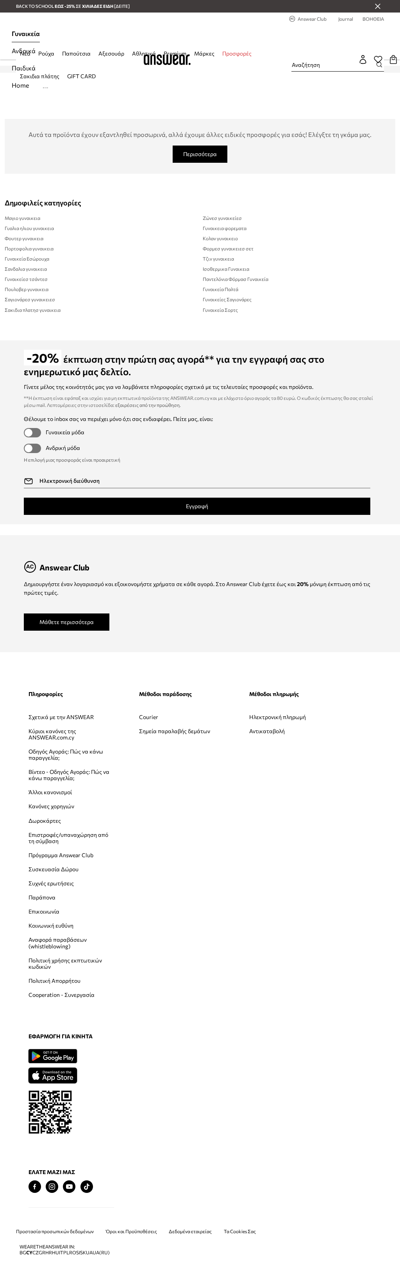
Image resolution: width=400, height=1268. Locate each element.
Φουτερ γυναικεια (24, 238)
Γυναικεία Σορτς (220, 310)
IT (61, 1252)
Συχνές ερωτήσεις (51, 883)
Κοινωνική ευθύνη (51, 925)
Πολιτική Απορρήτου (54, 980)
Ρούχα (46, 53)
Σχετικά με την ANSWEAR (61, 717)
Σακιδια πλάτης (39, 76)
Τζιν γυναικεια (218, 258)
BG (23, 1252)
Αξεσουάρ (111, 53)
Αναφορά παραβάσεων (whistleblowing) (58, 942)
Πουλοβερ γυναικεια (26, 289)
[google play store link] (52, 1056)
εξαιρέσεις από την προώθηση (147, 405)
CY (29, 1252)
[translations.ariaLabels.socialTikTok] (86, 1187)
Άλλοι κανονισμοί (50, 792)
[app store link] (52, 1074)
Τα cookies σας (240, 1231)
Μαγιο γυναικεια (22, 218)
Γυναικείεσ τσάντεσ (26, 279)
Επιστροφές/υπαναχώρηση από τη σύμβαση (68, 837)
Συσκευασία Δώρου (54, 869)
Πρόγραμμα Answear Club (61, 855)
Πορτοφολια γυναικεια (29, 248)
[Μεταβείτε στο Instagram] (52, 1187)
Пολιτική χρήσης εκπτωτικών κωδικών (65, 963)
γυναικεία (26, 33)
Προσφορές (237, 53)
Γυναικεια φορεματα (224, 228)
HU (55, 1252)
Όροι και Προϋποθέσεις (131, 1231)
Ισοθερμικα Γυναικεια (226, 269)
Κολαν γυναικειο (220, 238)
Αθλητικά (144, 53)
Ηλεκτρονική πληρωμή (277, 717)
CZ (35, 1252)
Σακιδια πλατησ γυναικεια (33, 310)
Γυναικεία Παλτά (220, 289)
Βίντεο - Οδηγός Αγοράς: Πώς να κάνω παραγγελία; (69, 774)
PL (66, 1252)
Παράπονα (42, 897)
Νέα (25, 53)
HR (48, 1252)
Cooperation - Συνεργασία (62, 994)
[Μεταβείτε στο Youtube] (69, 1187)
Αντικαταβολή (267, 731)
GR (42, 1252)
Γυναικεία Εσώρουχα (27, 258)
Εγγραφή (197, 506)
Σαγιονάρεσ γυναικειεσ (30, 299)
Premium (175, 53)
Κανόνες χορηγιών (51, 806)
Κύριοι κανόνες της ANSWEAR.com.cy (52, 734)
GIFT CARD (81, 76)
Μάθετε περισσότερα (66, 622)
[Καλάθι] (393, 59)
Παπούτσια (76, 53)
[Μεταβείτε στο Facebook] (35, 1187)
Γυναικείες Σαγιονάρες (227, 299)
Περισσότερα (200, 154)
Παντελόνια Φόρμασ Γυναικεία (235, 279)
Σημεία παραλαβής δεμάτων (174, 731)
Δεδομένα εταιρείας (190, 1231)
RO (72, 1252)
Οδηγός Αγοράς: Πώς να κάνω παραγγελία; (66, 754)
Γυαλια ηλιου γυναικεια (29, 228)
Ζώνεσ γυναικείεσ (222, 218)
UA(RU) (101, 1252)
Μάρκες (204, 53)
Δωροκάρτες (45, 820)
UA (89, 1252)
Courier (148, 717)
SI (78, 1252)
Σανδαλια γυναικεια (26, 269)
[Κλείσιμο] (377, 6)
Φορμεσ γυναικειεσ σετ (228, 248)
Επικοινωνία (44, 911)
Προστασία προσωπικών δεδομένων (55, 1231)
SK (83, 1252)
